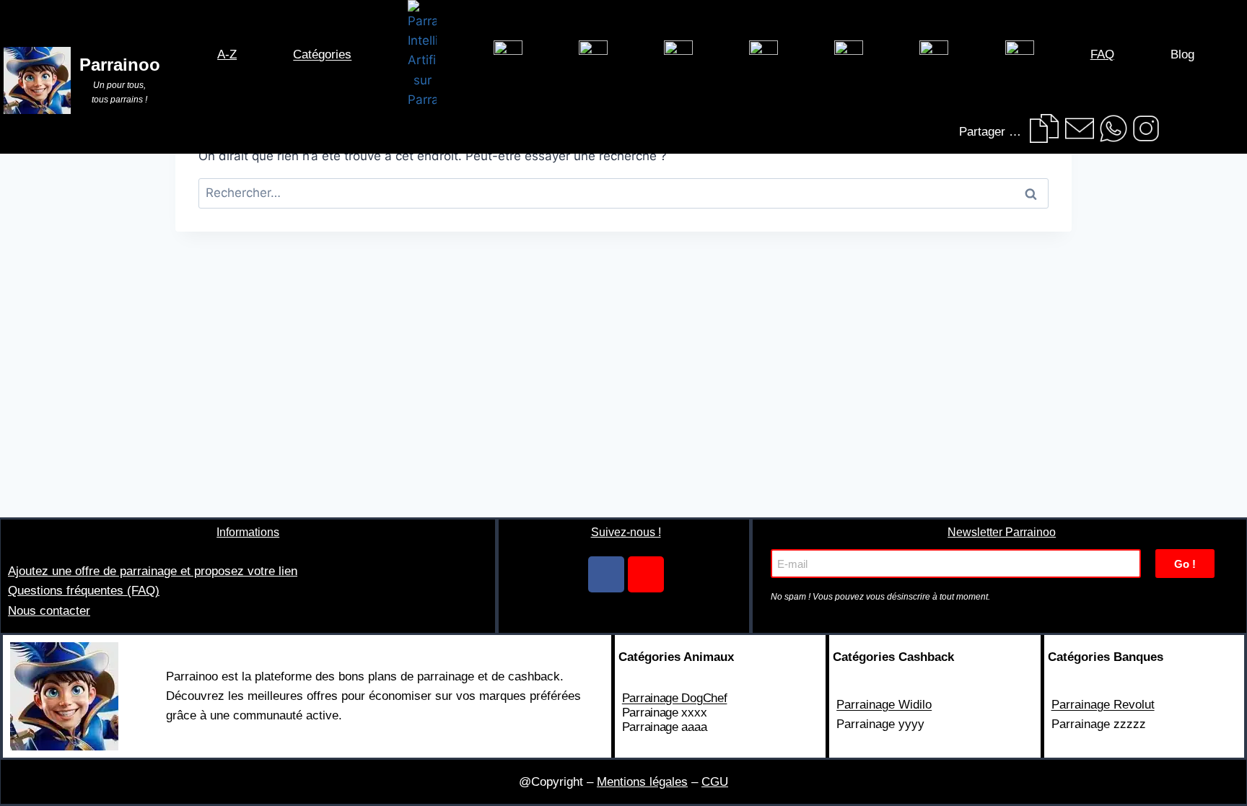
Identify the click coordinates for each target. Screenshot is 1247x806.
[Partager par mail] (1079, 128)
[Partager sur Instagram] (1146, 128)
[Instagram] (646, 574)
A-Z (227, 54)
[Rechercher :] (623, 192)
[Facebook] (606, 574)
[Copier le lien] (1044, 128)
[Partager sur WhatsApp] (1113, 128)
